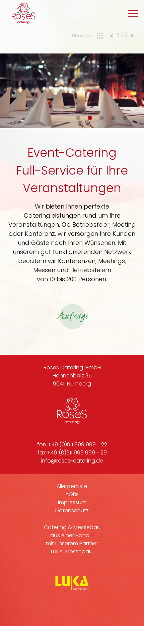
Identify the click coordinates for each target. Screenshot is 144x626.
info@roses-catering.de (72, 461)
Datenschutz (72, 510)
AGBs (72, 494)
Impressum (72, 502)
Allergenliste (72, 486)
